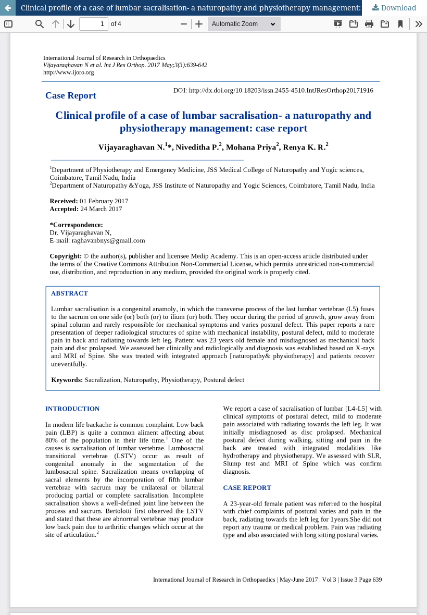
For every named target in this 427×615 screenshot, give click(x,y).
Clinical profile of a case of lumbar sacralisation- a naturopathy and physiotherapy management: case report (212, 8)
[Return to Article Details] (8, 8)
